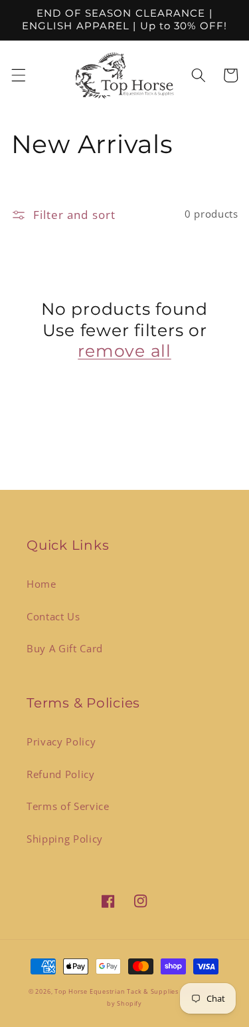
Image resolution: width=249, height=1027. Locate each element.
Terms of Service (68, 806)
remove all (124, 351)
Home (41, 584)
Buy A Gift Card (65, 649)
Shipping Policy (65, 839)
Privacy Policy (61, 742)
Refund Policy (61, 774)
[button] (18, 75)
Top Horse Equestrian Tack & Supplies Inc (123, 991)
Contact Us (53, 617)
